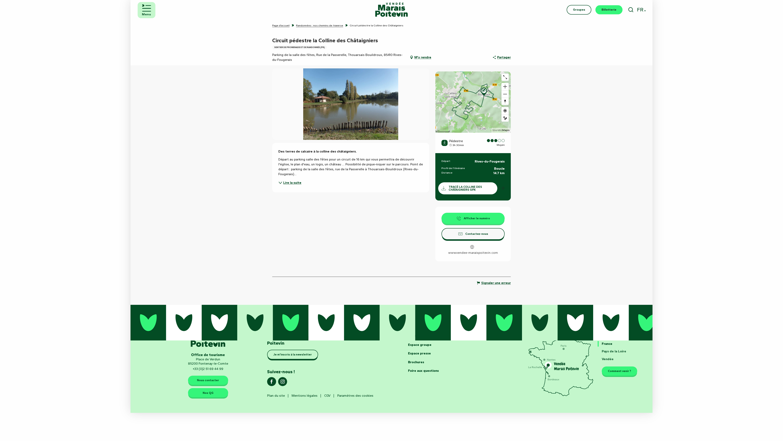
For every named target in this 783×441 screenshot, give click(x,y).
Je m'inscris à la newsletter (292, 354)
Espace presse (419, 353)
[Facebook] (271, 383)
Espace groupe (419, 345)
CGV (327, 396)
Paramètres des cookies (355, 396)
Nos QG (208, 393)
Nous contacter (208, 380)
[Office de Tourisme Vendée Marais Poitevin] (391, 9)
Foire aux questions (423, 371)
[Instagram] (282, 383)
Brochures (416, 362)
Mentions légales (304, 396)
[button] (631, 10)
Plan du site (276, 396)
